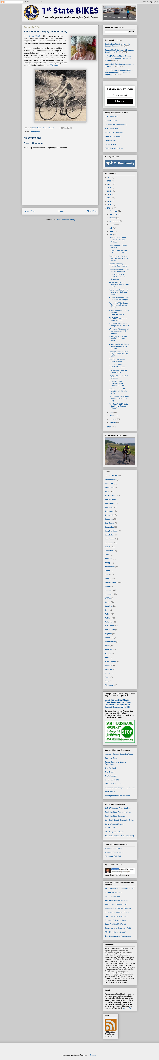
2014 (109, 208)
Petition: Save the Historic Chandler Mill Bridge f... (119, 298)
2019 (109, 191)
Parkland (108, 618)
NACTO (108, 598)
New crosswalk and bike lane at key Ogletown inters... (118, 292)
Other (107, 610)
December (113, 211)
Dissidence (109, 551)
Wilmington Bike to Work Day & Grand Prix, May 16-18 (119, 354)
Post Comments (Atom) (66, 220)
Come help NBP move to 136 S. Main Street (118, 366)
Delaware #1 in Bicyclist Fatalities (118, 908)
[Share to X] (65, 128)
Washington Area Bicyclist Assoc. (117, 796)
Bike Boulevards (111, 499)
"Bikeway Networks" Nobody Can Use (119, 888)
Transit (107, 677)
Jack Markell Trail (111, 117)
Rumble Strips (110, 642)
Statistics (108, 665)
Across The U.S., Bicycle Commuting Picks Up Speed (118, 305)
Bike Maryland (110, 768)
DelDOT (108, 547)
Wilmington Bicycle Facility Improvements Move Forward (119, 346)
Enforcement (110, 567)
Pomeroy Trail (110, 140)
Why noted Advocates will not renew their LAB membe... (119, 331)
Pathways (108, 622)
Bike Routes (109, 511)
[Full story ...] (55, 65)
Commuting (109, 527)
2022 (109, 181)
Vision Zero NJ (110, 792)
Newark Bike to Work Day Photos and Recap (119, 270)
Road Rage (109, 638)
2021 (109, 184)
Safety (107, 645)
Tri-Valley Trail (110, 144)
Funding (108, 578)
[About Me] (127, 1008)
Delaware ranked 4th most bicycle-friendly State (118, 391)
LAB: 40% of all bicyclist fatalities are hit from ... (119, 252)
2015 (109, 205)
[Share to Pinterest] (70, 128)
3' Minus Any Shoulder (113, 892)
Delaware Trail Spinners (114, 852)
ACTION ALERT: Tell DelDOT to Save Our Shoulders (118, 277)
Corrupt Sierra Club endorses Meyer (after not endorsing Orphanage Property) (119, 72)
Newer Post (29, 211)
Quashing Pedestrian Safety (116, 920)
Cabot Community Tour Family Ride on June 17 (119, 265)
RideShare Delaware (113, 828)
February (113, 419)
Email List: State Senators (115, 816)
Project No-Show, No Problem (116, 916)
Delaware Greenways (113, 848)
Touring (107, 673)
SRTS (107, 657)
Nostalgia (108, 606)
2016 (109, 201)
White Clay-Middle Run (114, 148)
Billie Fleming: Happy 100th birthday (117, 360)
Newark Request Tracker (114, 824)
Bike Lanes (109, 507)
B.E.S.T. (108, 491)
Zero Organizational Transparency (118, 936)
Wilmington (109, 685)
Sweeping (108, 669)
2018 (109, 194)
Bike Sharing (110, 515)
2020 (109, 188)
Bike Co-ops (109, 503)
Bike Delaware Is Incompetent (116, 900)
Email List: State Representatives (118, 812)
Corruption (109, 543)
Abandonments (111, 480)
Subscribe (120, 101)
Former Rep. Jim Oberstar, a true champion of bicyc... (117, 383)
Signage (108, 653)
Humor (107, 586)
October (112, 218)
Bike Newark (109, 772)
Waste (107, 681)
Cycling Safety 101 (112, 780)
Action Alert (109, 484)
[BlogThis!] (63, 128)
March (112, 416)
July (111, 228)
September (114, 221)
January (112, 422)
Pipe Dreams (110, 630)
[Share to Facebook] (68, 128)
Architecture (109, 487)
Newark (108, 602)
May (111, 235)
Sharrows (108, 649)
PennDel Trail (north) (113, 136)
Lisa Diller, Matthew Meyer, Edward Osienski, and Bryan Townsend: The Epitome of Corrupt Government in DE (118, 703)
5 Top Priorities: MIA (112, 896)
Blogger (93, 1055)
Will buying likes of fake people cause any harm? (118, 339)
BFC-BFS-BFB (110, 495)
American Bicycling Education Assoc (119, 754)
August (112, 224)
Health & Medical (111, 582)
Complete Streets (111, 531)
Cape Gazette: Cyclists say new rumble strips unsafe (118, 258)
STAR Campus (110, 661)
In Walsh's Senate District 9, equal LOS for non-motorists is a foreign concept (118, 58)
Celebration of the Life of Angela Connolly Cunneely (117, 45)
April (111, 412)
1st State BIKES (111, 476)
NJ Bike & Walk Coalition (114, 784)
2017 (109, 198)
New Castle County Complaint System (119, 820)
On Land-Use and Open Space (117, 912)
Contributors (109, 535)
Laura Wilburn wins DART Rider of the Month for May (119, 398)
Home (60, 211)
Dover (107, 555)
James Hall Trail (111, 121)
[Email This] (61, 128)
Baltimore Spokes (111, 758)
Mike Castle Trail (111, 128)
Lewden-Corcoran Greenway (116, 124)
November (113, 214)
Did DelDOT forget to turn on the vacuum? (119, 319)
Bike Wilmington (111, 776)
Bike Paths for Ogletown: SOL (116, 904)
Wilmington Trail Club (113, 856)
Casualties (109, 519)
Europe (107, 570)
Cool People (35, 131)
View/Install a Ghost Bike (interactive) (119, 836)
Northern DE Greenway (114, 132)
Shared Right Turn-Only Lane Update (118, 371)
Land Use (108, 590)
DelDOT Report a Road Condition (118, 808)
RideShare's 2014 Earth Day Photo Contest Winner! (118, 406)
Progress (108, 634)
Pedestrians (109, 626)
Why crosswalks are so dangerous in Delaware (119, 325)
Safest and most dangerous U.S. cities (120, 788)
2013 (109, 427)
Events (107, 574)
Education (108, 559)
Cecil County (110, 523)
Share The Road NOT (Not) (115, 924)
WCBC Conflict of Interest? (115, 932)
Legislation (109, 594)
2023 (109, 177)
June (111, 231)
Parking (108, 614)
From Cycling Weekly (32, 36)
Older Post (92, 211)
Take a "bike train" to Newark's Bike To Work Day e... (119, 284)
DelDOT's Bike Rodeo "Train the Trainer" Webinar (117, 240)
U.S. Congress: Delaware (114, 832)
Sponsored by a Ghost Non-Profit (118, 928)
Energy (107, 563)
